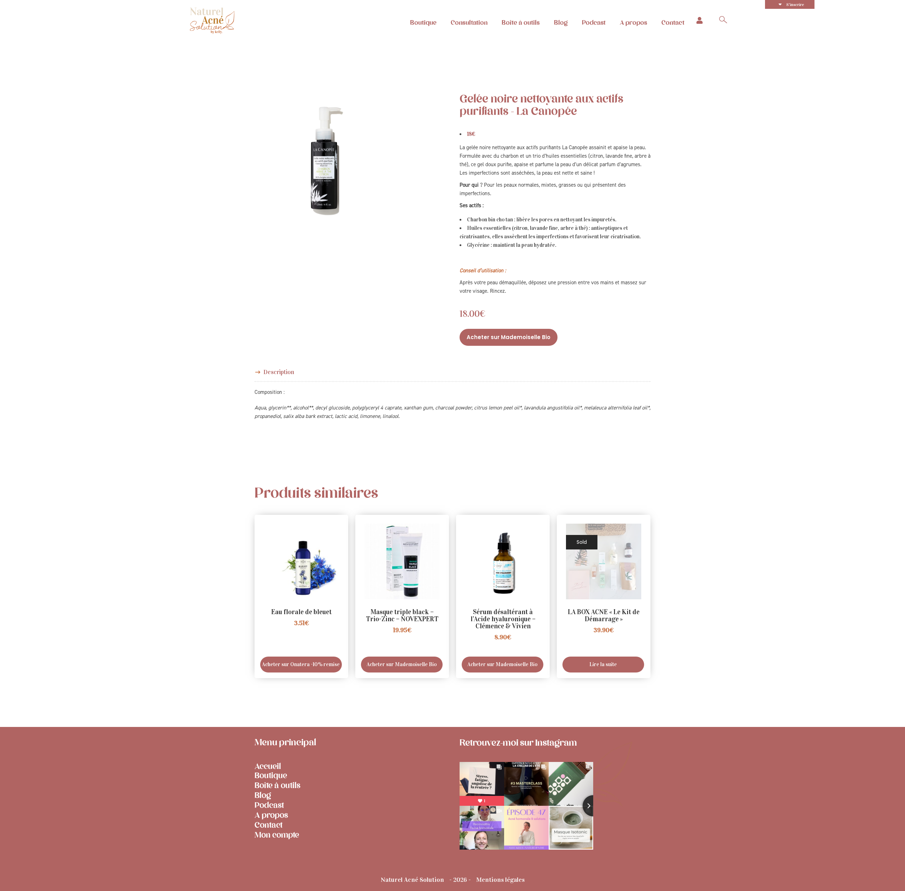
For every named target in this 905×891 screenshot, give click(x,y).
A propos (633, 22)
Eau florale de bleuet (301, 612)
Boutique (423, 22)
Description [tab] (278, 372)
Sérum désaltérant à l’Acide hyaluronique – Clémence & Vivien (503, 619)
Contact (672, 22)
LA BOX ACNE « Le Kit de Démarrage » (604, 615)
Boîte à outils (521, 22)
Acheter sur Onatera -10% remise (301, 664)
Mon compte (277, 835)
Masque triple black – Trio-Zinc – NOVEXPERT (402, 615)
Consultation (469, 22)
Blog (561, 22)
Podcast (594, 22)
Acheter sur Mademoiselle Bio (508, 337)
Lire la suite (603, 664)
